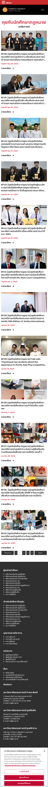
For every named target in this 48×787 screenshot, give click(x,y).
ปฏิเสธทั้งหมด (24, 777)
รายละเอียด (6, 68)
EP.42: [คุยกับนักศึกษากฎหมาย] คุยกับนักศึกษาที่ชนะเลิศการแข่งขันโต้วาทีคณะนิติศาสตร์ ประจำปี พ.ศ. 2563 (23, 231)
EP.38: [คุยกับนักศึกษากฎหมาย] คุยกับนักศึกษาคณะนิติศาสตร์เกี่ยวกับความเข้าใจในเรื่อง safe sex (22, 405)
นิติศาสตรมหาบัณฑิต (13, 583)
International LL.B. (13, 580)
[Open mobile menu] (43, 10)
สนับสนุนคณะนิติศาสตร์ (14, 677)
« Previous (7, 553)
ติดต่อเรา (7, 684)
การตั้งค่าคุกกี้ (24, 771)
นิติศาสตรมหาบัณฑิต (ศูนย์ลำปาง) (18, 585)
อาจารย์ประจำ (10, 637)
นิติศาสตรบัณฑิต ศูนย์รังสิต (15, 574)
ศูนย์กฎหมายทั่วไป (12, 654)
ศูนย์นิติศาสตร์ (11, 659)
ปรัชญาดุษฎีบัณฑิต (12, 592)
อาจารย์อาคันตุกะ (12, 643)
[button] (4, 2)
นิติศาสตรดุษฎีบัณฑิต (13, 589)
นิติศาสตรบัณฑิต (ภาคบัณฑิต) (16, 578)
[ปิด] (44, 751)
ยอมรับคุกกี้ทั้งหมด (24, 783)
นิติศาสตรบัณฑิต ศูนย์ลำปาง (16, 576)
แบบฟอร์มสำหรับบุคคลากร (15, 675)
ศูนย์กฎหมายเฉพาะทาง (14, 657)
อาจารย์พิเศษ (10, 641)
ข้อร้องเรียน (10, 672)
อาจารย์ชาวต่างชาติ (13, 639)
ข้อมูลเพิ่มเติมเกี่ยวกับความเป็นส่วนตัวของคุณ (20, 765)
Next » (40, 553)
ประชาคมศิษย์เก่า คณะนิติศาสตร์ (17, 679)
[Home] (14, 12)
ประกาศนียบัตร (11, 594)
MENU (9, 2)
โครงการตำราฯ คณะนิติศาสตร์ (16, 661)
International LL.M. (13, 587)
